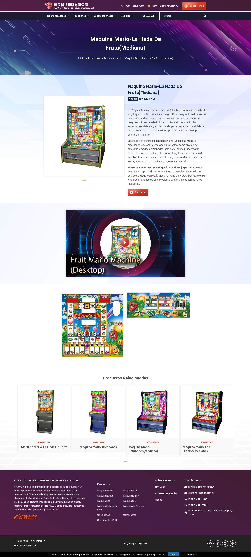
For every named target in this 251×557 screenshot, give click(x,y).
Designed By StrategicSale (135, 543)
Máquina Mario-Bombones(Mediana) (143, 449)
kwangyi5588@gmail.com (201, 493)
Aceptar (173, 554)
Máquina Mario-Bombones (98, 447)
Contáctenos (192, 480)
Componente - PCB (107, 520)
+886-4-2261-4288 (135, 5)
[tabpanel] (84, 137)
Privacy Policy (37, 540)
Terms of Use (21, 540)
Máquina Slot (129, 501)
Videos (158, 500)
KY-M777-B (44, 442)
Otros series (103, 515)
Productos (79, 16)
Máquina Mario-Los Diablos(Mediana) (196, 449)
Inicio (81, 58)
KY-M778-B (98, 442)
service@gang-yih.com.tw (165, 5)
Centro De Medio (103, 16)
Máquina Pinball (105, 490)
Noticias (125, 16)
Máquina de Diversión (134, 506)
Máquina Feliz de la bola (107, 508)
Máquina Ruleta (105, 496)
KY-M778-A (153, 442)
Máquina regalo (131, 496)
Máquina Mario (112, 58)
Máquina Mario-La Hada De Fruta (44, 447)
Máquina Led (103, 501)
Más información (190, 554)
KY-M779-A (207, 442)
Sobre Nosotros (56, 16)
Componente (129, 515)
